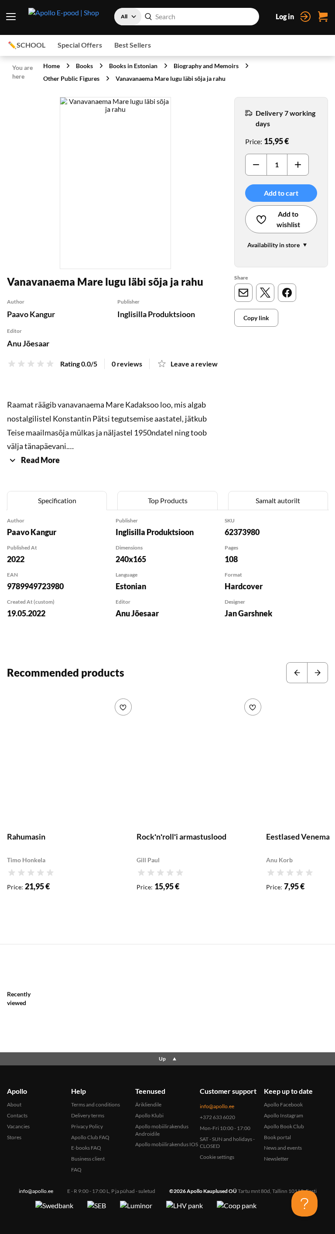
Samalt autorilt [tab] (278, 500)
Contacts (17, 1115)
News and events (283, 1147)
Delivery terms (87, 1115)
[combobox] (186, 16)
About (14, 1104)
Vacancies (18, 1126)
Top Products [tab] (168, 500)
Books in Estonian (133, 65)
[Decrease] (256, 164)
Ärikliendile (148, 1104)
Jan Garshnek (248, 613)
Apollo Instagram (283, 1115)
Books (84, 65)
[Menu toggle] (10, 16)
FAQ (76, 1169)
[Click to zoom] (115, 183)
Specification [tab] (57, 500)
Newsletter (276, 1158)
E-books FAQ (86, 1147)
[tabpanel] (167, 579)
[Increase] (297, 164)
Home (51, 65)
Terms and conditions (95, 1104)
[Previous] (296, 672)
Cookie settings (217, 1157)
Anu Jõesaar (28, 343)
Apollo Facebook (283, 1104)
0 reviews (127, 363)
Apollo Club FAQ (90, 1137)
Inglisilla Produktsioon (156, 314)
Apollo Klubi (149, 1115)
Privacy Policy (87, 1126)
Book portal (277, 1137)
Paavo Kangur (31, 314)
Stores (14, 1137)
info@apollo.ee (217, 1106)
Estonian (131, 586)
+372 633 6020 (217, 1117)
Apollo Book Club (284, 1126)
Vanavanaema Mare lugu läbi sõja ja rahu (171, 78)
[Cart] (323, 17)
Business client (88, 1158)
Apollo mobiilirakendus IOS (166, 1144)
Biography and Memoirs (206, 65)
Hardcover (244, 586)
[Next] (317, 672)
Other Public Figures (71, 78)
